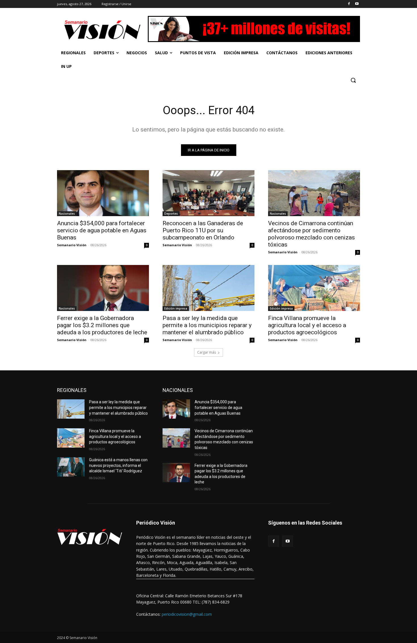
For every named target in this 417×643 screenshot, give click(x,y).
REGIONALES (72, 390)
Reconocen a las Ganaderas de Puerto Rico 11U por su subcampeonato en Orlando (203, 230)
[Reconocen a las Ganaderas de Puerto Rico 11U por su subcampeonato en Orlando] (208, 193)
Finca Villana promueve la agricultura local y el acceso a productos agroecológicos (307, 325)
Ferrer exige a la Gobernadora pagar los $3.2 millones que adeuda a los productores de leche (102, 325)
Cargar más (206, 352)
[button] (353, 80)
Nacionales (67, 214)
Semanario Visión (72, 245)
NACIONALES (178, 390)
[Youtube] (356, 4)
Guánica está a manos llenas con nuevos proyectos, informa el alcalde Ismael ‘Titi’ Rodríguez (118, 465)
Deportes (171, 214)
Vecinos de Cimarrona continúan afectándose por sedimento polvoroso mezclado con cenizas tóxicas (311, 234)
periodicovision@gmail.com (187, 614)
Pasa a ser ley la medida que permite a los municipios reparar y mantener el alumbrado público (207, 325)
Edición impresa (175, 308)
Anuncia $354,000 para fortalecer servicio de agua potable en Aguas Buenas (101, 230)
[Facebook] (349, 4)
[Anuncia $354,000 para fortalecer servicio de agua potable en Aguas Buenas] (103, 193)
